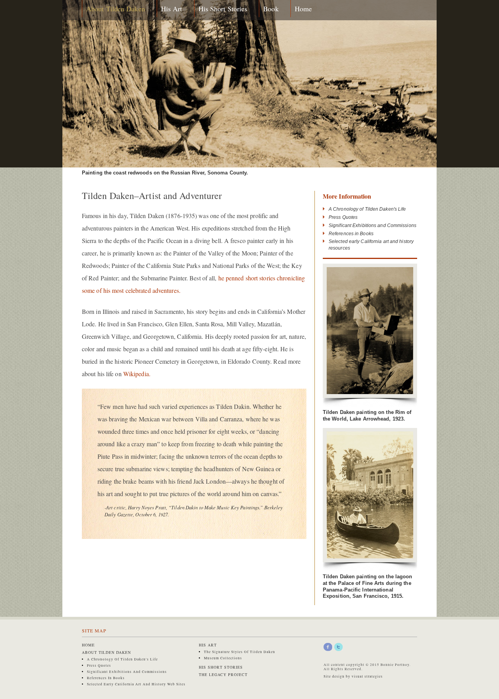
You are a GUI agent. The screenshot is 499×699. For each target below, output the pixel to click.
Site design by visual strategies (353, 676)
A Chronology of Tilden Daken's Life (367, 209)
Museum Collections (223, 658)
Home (303, 8)
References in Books (351, 233)
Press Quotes (343, 217)
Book (270, 8)
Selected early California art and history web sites (136, 684)
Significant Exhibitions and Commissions (372, 225)
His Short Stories (223, 8)
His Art (171, 8)
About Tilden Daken (115, 8)
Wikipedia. (136, 374)
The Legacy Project (223, 674)
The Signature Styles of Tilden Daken (239, 652)
